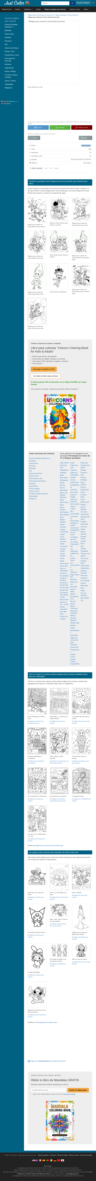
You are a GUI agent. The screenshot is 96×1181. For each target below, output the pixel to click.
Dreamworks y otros (35, 478)
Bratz (61, 517)
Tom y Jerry (84, 558)
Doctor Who (64, 566)
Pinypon (83, 477)
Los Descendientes (75, 565)
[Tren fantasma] (59, 220)
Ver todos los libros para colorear (45, 376)
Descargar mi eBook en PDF (43, 369)
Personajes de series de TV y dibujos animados (51, 15)
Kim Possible (74, 514)
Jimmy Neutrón (72, 15)
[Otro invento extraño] (81, 220)
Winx (82, 588)
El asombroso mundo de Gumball (64, 578)
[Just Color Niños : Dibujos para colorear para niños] (17, 2)
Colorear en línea (74, 9)
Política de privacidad (69, 1094)
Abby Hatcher (64, 463)
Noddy (72, 628)
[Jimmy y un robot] (81, 253)
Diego (62, 561)
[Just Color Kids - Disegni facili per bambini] (51, 1160)
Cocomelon (64, 546)
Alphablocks (64, 470)
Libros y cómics (34, 491)
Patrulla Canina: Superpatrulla (74, 662)
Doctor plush (64, 563)
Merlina (72, 594)
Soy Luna (84, 527)
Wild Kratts (84, 585)
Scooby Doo (85, 514)
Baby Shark (64, 477)
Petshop (83, 470)
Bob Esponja (64, 512)
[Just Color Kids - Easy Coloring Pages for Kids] (35, 1160)
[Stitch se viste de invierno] (81, 956)
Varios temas (33, 463)
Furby (72, 463)
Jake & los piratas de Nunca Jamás (75, 502)
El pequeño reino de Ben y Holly (64, 595)
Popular (38, 9)
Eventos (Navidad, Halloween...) (40, 458)
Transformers (85, 568)
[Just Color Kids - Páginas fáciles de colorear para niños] (43, 1160)
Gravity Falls (74, 482)
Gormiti (72, 480)
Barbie (62, 483)
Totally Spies (85, 565)
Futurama (73, 470)
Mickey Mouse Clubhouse (74, 606)
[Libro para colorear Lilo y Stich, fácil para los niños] (37, 1007)
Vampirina (84, 578)
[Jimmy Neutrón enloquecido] (59, 289)
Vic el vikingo (85, 580)
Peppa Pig (84, 463)
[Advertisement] (60, 104)
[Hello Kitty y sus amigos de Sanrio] (37, 890)
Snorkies (83, 521)
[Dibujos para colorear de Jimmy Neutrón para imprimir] (37, 222)
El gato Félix (64, 590)
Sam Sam (84, 512)
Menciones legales (63, 1155)
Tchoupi (83, 548)
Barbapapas (64, 480)
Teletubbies (84, 551)
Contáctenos (53, 1155)
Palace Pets (74, 647)
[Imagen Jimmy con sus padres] (59, 252)
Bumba (62, 524)
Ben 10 (62, 488)
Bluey (62, 505)
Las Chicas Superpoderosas (74, 544)
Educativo (32, 468)
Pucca (83, 499)
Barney (62, 485)
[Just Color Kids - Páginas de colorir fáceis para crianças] (47, 1160)
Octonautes (74, 635)
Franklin (62, 619)
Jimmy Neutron (86, 145)
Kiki (71, 511)
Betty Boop (63, 490)
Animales (32, 466)
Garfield (73, 477)
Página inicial (32, 15)
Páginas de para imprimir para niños (48, 1061)
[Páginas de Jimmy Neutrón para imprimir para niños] (29, 1061)
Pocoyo (83, 487)
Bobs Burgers (64, 514)
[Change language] (93, 2)
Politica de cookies (74, 1155)
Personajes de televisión (37, 481)
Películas (32, 483)
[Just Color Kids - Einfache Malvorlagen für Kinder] (55, 1160)
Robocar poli (85, 502)
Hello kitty (73, 490)
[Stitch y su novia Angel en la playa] (59, 890)
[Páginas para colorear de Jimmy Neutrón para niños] (37, 253)
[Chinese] (58, 1160)
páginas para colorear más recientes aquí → (50, 845)
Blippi (62, 500)
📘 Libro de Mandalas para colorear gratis (9, 102)
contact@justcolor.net (72, 1174)
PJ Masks (84, 480)
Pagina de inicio (6, 9)
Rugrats (83, 504)
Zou (82, 600)
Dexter (62, 558)
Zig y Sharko (85, 598)
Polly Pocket (85, 490)
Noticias (17, 9)
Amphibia (63, 472)
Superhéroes (33, 486)
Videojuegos (33, 496)
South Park (84, 524)
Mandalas (32, 461)
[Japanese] (62, 1160)
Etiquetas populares (43, 1155)
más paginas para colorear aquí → (47, 1022)
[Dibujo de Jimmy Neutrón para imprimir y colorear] (37, 289)
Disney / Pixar (33, 476)
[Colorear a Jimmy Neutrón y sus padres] (81, 287)
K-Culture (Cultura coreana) (38, 493)
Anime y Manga (34, 488)
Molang (72, 615)
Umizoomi (84, 575)
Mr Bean (73, 625)
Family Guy (64, 616)
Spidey (83, 529)
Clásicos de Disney (35, 473)
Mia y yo (73, 601)
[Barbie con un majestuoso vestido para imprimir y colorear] (81, 929)
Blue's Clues (64, 502)
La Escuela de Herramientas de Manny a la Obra (74, 521)
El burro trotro (64, 587)
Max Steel (73, 587)
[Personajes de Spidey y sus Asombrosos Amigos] (59, 956)
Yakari (83, 590)
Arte (30, 471)
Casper (62, 534)
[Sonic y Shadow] (81, 890)
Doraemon (63, 573)
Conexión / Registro (83, 2)
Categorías (27, 9)
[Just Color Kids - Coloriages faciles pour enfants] (40, 1160)
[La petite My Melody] (37, 969)
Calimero (63, 527)
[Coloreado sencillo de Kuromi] (37, 929)
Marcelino (73, 579)
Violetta (83, 583)
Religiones (32, 498)
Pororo (83, 492)
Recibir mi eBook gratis (78, 1090)
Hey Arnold (74, 492)
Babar (62, 475)
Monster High (74, 623)
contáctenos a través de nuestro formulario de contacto (33, 1174)
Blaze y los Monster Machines (63, 495)
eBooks (86, 9)
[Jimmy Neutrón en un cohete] (37, 323)
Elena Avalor (64, 599)
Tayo (82, 546)
